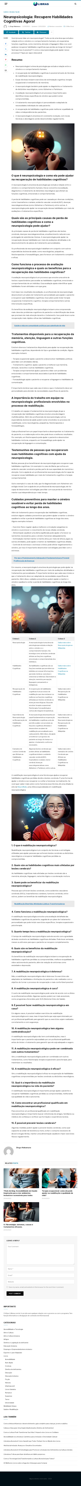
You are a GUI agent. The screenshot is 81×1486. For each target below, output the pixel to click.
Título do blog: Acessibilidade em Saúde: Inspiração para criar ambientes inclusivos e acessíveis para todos (21, 1193)
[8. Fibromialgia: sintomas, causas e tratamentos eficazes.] (21, 1212)
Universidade (9, 1403)
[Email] (6, 70)
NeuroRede (22, 787)
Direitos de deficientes (13, 1369)
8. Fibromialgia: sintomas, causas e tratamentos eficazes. (18, 1226)
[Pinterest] (6, 60)
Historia (8, 1383)
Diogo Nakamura (15, 26)
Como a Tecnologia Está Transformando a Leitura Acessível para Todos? (29, 1459)
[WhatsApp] (6, 65)
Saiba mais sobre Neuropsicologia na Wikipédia (65, 645)
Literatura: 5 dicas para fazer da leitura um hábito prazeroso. (24, 1454)
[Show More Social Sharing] (51, 32)
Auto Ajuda (9, 1363)
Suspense (8, 1396)
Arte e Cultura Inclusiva (12, 1336)
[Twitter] (6, 49)
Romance (8, 1393)
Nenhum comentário (55, 26)
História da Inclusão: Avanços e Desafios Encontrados (23, 1445)
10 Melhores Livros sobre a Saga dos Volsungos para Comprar (25, 1463)
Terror (7, 1399)
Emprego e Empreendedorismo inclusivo (18, 1349)
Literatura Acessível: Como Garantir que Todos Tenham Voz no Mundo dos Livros (32, 1441)
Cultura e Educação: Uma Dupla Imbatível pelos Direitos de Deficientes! (29, 1428)
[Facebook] (6, 44)
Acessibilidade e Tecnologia (13, 1329)
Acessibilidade (10, 1359)
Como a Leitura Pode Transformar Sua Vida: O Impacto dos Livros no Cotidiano (31, 1432)
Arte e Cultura (8, 1332)
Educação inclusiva (11, 1376)
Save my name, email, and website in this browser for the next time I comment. (36, 1287)
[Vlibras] (40, 3)
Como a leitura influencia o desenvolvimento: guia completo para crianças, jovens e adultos (36, 1423)
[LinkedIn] (6, 54)
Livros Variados (10, 1389)
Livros (6, 1356)
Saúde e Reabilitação (12, 12)
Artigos (6, 1339)
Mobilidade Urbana (10, 1406)
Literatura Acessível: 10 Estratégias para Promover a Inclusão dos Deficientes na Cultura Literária (38, 1450)
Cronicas (8, 1366)
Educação (8, 1373)
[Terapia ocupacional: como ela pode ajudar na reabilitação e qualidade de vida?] (59, 1178)
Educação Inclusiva (10, 1346)
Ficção (7, 1379)
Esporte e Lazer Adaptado (13, 1353)
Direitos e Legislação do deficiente (16, 1343)
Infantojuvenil (10, 1386)
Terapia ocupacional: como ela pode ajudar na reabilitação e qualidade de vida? (57, 1193)
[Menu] (6, 3)
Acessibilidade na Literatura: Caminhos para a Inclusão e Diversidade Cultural (30, 1437)
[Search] (75, 3)
